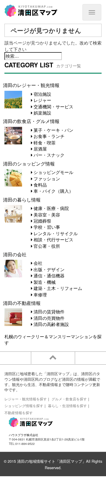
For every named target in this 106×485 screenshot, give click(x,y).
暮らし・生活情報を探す (67, 405)
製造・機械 (44, 282)
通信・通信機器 (48, 275)
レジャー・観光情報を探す (25, 398)
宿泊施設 (41, 94)
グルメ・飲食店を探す (69, 398)
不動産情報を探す (18, 412)
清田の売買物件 (48, 318)
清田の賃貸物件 (48, 311)
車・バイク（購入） (52, 191)
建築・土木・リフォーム (57, 288)
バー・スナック (48, 155)
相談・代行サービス (52, 239)
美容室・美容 (46, 214)
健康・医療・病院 (50, 208)
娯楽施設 (41, 113)
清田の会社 (14, 254)
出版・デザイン (48, 269)
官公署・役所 (46, 246)
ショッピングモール (52, 172)
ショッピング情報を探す (23, 405)
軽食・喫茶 (44, 142)
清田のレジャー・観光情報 (31, 85)
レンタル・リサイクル (55, 233)
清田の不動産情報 (22, 303)
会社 (37, 263)
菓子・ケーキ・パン (52, 130)
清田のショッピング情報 (29, 163)
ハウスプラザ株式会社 (23, 435)
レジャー (41, 100)
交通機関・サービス (52, 106)
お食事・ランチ (48, 136)
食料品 (39, 185)
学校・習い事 (46, 227)
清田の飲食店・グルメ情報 (31, 121)
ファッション (46, 178)
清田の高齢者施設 (50, 324)
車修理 (39, 294)
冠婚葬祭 (41, 221)
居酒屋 (39, 149)
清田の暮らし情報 (22, 199)
